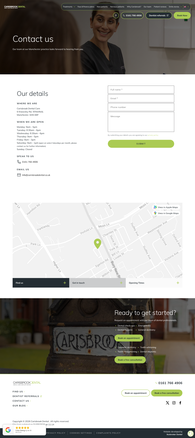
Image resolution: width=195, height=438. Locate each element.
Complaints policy (108, 433)
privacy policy (153, 135)
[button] (69, 6)
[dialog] (191, 434)
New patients (102, 7)
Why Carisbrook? (134, 7)
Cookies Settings (81, 433)
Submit (141, 143)
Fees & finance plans (86, 7)
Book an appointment (136, 393)
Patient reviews (160, 7)
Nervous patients (117, 7)
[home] (14, 6)
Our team (147, 7)
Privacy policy (55, 433)
